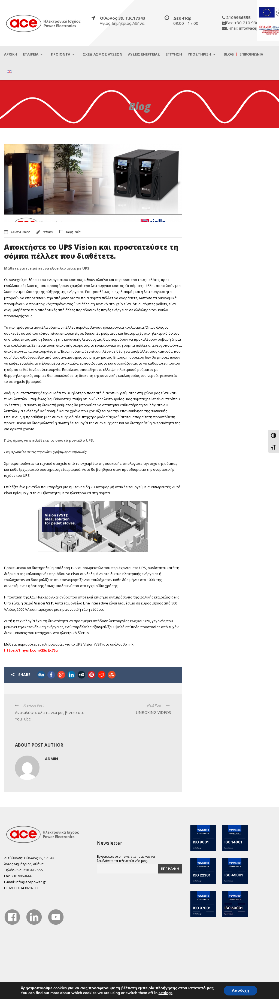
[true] (43, 23)
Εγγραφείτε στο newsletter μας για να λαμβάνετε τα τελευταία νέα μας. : (126, 858)
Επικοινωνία (251, 54)
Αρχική (10, 54)
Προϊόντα (60, 54)
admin (48, 232)
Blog (229, 54)
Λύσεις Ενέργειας (144, 54)
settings (165, 993)
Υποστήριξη (199, 54)
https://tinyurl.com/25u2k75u (31, 650)
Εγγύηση (174, 54)
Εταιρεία (30, 54)
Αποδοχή (240, 990)
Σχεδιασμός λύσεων (102, 54)
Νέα (77, 232)
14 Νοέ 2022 (20, 232)
